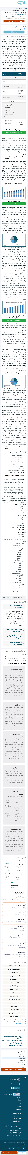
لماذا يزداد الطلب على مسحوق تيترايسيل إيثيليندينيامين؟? (14, 630)
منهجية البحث (22, 1064)
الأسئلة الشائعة (21, 1062)
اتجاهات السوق (21, 1056)
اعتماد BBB (8, 864)
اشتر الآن (13, 32)
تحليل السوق (22, 1058)
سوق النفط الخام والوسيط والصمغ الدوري (12, 1037)
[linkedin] (23, 1148)
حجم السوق (22, 1054)
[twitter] (18, 1148)
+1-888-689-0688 (17, 1130)
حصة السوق (22, 1060)
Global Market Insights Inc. (10, 1142)
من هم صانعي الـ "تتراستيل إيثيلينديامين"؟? (15, 643)
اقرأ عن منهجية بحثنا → (21, 1023)
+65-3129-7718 (17, 1134)
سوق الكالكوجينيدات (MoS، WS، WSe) (11, 1040)
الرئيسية (25, 8)
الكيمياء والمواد (19, 8)
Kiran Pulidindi (6, 597)
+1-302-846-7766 (17, 1132)
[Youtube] (9, 1148)
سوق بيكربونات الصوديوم (15, 1045)
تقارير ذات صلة (21, 1067)
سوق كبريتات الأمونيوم (15, 1043)
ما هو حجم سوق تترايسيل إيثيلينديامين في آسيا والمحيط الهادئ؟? (14, 637)
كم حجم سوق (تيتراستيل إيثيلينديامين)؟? (16, 606)
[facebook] (13, 1148)
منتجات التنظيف (6, 49)
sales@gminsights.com (15, 1135)
